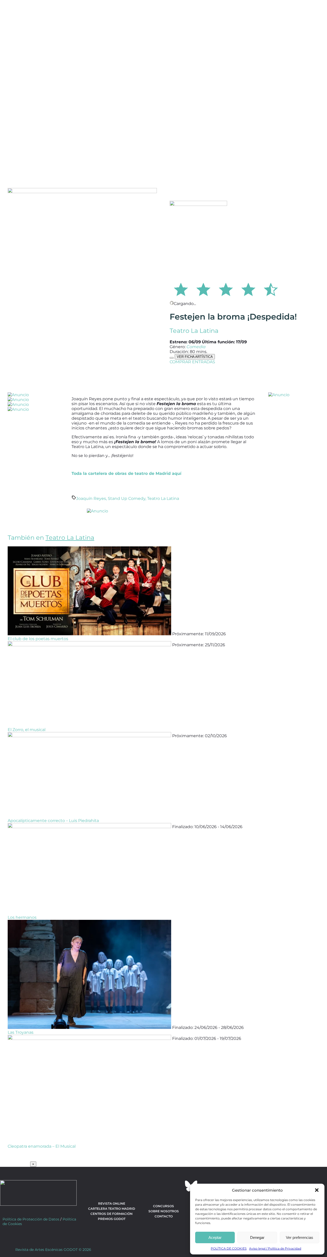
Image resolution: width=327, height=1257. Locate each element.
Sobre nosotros (163, 1211)
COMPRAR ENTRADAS (192, 361)
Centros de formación (111, 1214)
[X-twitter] (149, 1186)
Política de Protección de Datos (31, 1219)
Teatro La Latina (194, 330)
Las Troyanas (20, 1032)
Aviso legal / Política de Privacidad (275, 1248)
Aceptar (214, 1237)
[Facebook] (136, 1186)
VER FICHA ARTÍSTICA (195, 357)
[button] (316, 1190)
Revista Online (111, 1203)
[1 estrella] (181, 288)
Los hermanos (22, 917)
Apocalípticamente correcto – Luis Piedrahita (53, 820)
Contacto (164, 1216)
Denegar (257, 1237)
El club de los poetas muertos (38, 638)
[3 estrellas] (226, 288)
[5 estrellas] (271, 288)
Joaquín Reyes (91, 498)
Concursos (163, 1206)
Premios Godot (111, 1219)
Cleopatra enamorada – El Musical (42, 1146)
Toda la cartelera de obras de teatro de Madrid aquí (126, 473)
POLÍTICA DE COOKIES (229, 1248)
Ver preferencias (299, 1237)
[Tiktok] (177, 1186)
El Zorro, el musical (26, 729)
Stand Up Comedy (126, 498)
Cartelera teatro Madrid (111, 1209)
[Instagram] (163, 1186)
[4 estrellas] (248, 288)
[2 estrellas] (203, 288)
